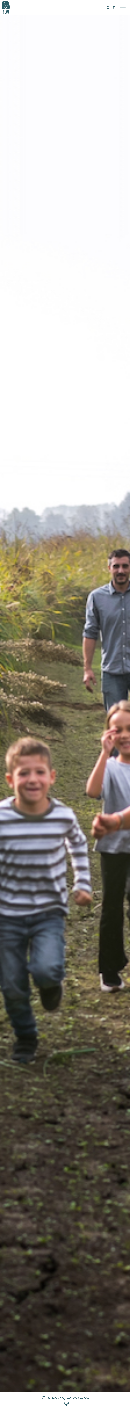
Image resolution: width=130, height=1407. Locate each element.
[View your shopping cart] (115, 7)
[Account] (109, 7)
